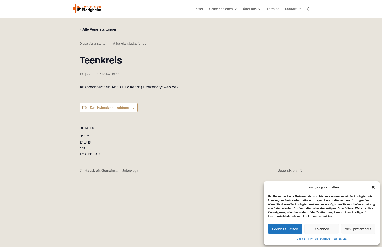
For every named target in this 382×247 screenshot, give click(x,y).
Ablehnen (321, 229)
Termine (273, 9)
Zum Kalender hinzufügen (109, 107)
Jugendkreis (288, 170)
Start (199, 9)
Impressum (340, 239)
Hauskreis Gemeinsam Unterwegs (111, 170)
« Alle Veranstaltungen (98, 29)
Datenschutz (322, 239)
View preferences (358, 229)
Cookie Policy (305, 239)
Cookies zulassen (285, 229)
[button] (373, 187)
